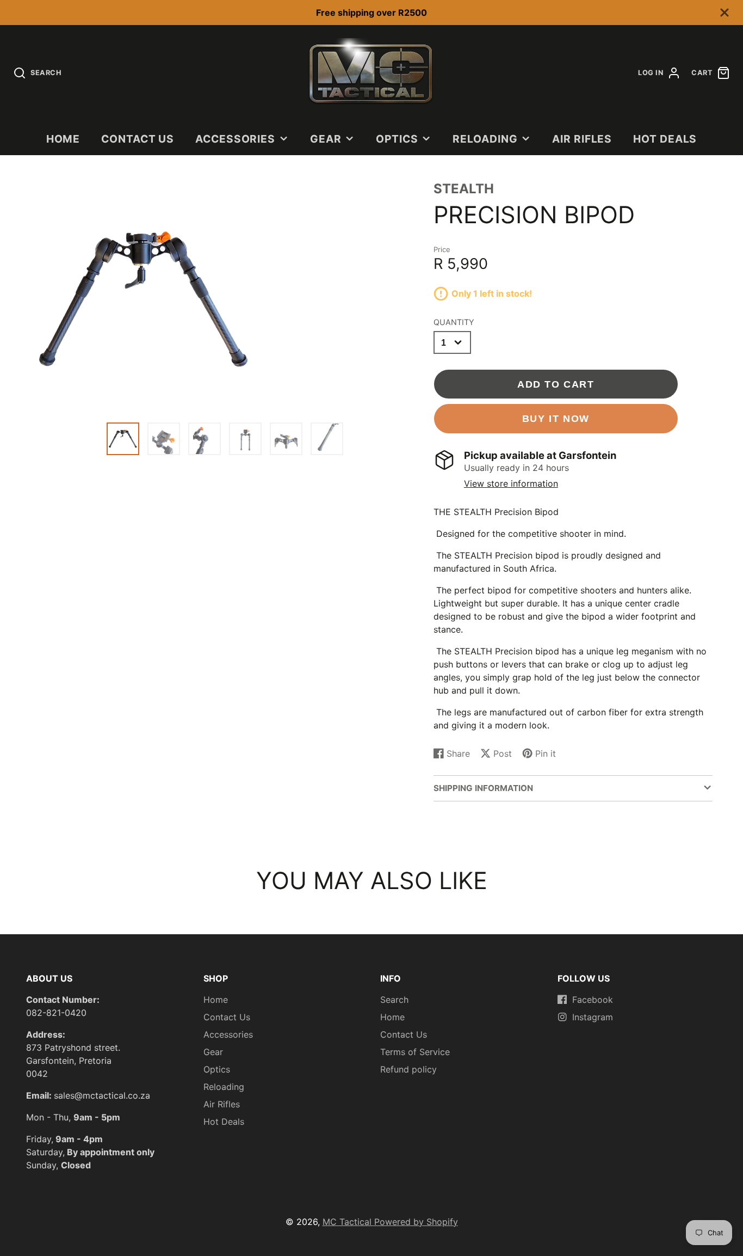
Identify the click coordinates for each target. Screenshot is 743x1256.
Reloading (485, 138)
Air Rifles (582, 138)
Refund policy (408, 1069)
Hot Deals (665, 138)
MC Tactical (348, 1221)
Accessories (235, 138)
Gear (326, 138)
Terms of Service (415, 1051)
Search (394, 999)
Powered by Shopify (416, 1221)
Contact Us (138, 138)
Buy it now (556, 418)
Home (63, 138)
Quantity (454, 322)
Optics (397, 138)
